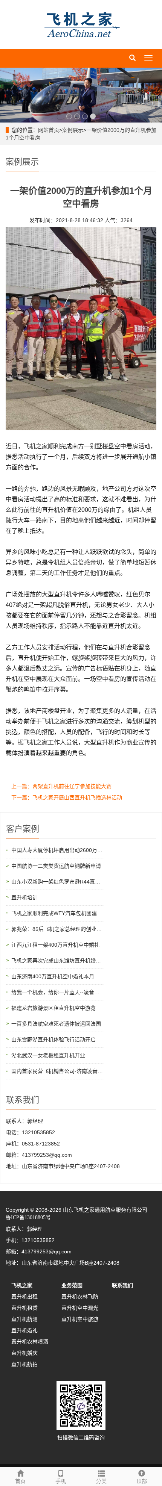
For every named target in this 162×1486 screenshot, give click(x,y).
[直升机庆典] (81, 95)
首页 (20, 1481)
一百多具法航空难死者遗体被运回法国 (56, 1024)
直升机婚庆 (24, 1353)
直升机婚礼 (24, 1330)
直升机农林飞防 (79, 1297)
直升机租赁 (24, 1308)
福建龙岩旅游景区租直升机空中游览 (53, 1008)
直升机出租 (24, 1297)
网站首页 (48, 130)
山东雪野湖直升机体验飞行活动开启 (53, 1040)
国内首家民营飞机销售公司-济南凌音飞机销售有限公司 (75, 1071)
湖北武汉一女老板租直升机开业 (48, 1055)
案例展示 (72, 130)
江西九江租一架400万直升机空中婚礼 (55, 945)
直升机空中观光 (79, 1308)
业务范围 (72, 1285)
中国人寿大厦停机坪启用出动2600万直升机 (62, 850)
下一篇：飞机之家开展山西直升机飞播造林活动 (66, 797)
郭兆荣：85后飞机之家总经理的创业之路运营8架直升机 (76, 929)
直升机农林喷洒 (29, 1342)
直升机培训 (24, 897)
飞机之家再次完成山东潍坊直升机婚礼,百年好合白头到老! (78, 961)
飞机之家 (21, 1285)
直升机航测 (24, 1319)
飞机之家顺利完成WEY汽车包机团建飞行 (59, 913)
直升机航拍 (24, 1364)
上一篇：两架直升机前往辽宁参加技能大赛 (61, 786)
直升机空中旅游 (79, 1319)
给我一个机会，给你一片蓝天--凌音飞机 (58, 992)
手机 (60, 1481)
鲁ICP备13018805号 (28, 1217)
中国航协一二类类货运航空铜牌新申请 (56, 866)
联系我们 (122, 1285)
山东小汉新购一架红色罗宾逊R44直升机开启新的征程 (74, 882)
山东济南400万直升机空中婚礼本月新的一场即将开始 (73, 976)
